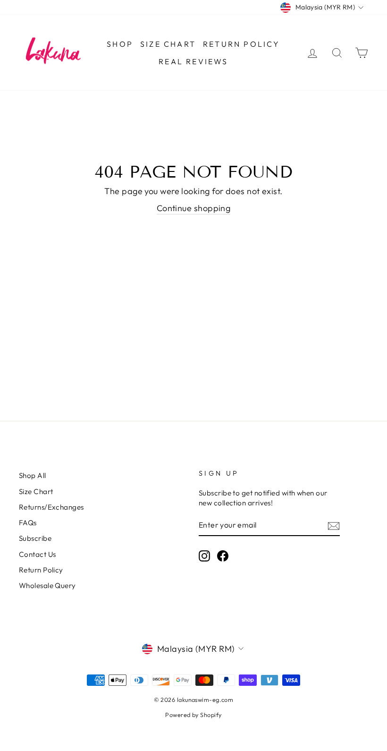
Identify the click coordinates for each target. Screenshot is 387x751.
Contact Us (37, 554)
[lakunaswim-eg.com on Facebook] (222, 556)
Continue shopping (194, 208)
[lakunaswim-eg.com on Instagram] (204, 556)
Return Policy (241, 44)
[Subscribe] (334, 525)
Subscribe (35, 538)
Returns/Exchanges (51, 507)
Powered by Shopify (193, 714)
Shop (120, 44)
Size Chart (168, 44)
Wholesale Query (47, 585)
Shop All (32, 475)
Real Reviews (193, 61)
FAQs (28, 522)
